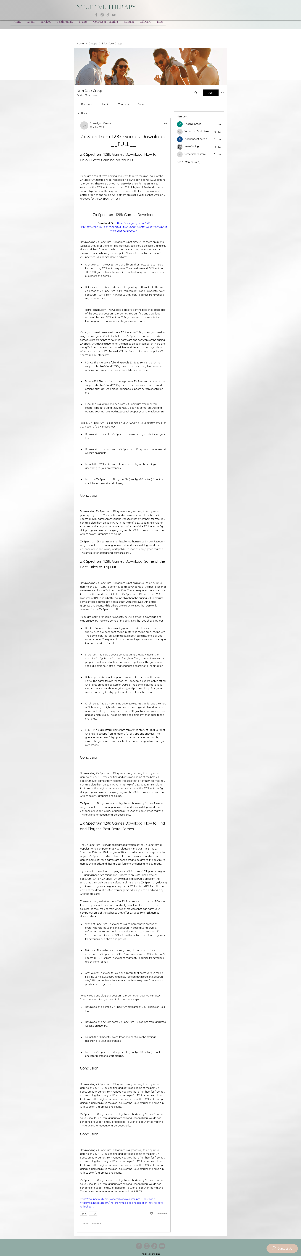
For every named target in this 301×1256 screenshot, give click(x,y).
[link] (87, 104)
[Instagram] (102, 15)
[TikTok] (108, 15)
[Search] (196, 92)
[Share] (165, 123)
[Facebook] (96, 15)
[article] (124, 675)
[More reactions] (93, 1214)
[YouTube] (114, 15)
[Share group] (222, 92)
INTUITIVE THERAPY (105, 7)
